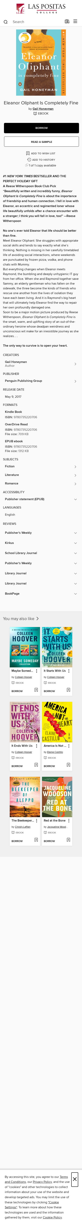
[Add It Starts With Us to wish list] (68, 690)
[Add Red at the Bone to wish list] (68, 840)
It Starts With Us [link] (55, 671)
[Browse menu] (75, 21)
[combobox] (32, 22)
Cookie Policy (52, 1217)
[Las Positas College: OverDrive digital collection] (41, 8)
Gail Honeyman (43, 109)
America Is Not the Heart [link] (55, 746)
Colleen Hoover (23, 677)
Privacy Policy (42, 1182)
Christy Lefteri (22, 826)
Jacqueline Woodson (57, 826)
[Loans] (67, 22)
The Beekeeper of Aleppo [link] (23, 821)
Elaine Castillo (55, 752)
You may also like (19, 618)
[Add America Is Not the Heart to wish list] (68, 765)
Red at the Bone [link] (54, 821)
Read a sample (41, 142)
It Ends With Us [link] (22, 746)
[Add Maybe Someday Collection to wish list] (36, 690)
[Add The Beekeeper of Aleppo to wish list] (36, 840)
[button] (41, 128)
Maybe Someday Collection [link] (23, 671)
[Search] (5, 21)
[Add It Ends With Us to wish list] (36, 765)
